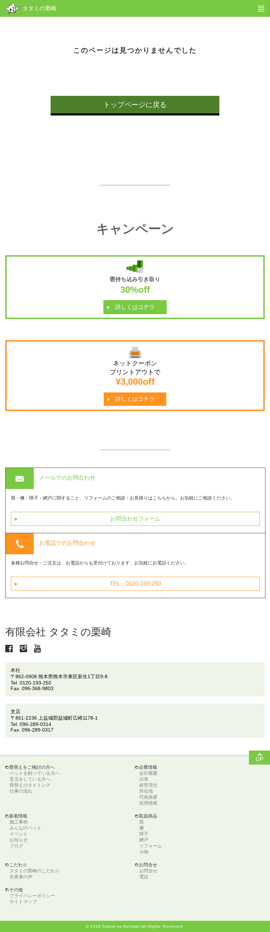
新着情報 (16, 816)
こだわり (16, 864)
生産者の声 (20, 876)
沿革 (143, 779)
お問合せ (148, 870)
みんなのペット (25, 828)
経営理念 (148, 785)
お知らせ (18, 839)
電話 (143, 876)
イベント (18, 834)
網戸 (143, 839)
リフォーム (150, 845)
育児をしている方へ (30, 779)
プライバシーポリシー (32, 895)
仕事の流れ (20, 791)
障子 (143, 834)
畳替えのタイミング (30, 785)
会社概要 (148, 773)
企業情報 (146, 767)
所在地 (146, 791)
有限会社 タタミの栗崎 (58, 631)
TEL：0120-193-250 (88, 584)
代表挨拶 (148, 797)
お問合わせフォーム (88, 519)
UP (260, 756)
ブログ (16, 845)
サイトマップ (23, 901)
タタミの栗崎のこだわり (34, 870)
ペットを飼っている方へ (34, 773)
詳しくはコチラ (131, 307)
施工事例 (18, 822)
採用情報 (148, 803)
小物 (143, 851)
